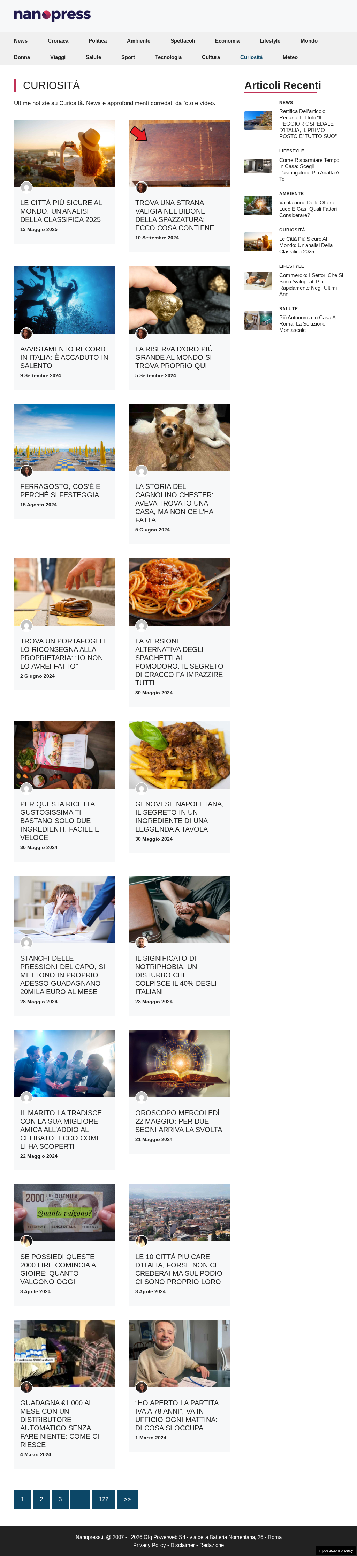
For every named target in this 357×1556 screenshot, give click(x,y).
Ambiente (138, 41)
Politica (98, 41)
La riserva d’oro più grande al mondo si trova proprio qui (174, 357)
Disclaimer (182, 1545)
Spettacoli (182, 41)
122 (103, 1499)
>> (127, 1499)
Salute (93, 57)
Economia (227, 41)
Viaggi (58, 57)
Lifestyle (270, 41)
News (21, 41)
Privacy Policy (149, 1545)
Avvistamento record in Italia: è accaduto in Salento (64, 357)
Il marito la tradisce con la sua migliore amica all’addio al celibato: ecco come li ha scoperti (61, 1129)
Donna (22, 57)
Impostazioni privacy (335, 1550)
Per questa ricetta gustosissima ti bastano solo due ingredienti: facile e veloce (59, 820)
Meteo (290, 57)
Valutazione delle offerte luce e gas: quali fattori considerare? (308, 209)
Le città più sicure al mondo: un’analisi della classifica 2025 (61, 211)
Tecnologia (168, 57)
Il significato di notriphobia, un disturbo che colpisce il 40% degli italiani (176, 975)
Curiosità (251, 57)
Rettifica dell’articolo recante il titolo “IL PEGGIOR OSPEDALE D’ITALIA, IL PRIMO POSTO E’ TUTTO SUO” (308, 123)
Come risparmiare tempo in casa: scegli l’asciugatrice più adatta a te (309, 169)
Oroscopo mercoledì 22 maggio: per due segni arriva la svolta (178, 1121)
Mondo (309, 41)
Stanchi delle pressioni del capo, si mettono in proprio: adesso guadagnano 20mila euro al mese (62, 975)
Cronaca (58, 41)
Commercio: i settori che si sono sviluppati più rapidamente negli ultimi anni (311, 284)
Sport (128, 57)
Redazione (211, 1545)
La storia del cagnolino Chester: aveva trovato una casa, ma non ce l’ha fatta (174, 503)
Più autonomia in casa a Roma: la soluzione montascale (307, 323)
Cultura (211, 57)
